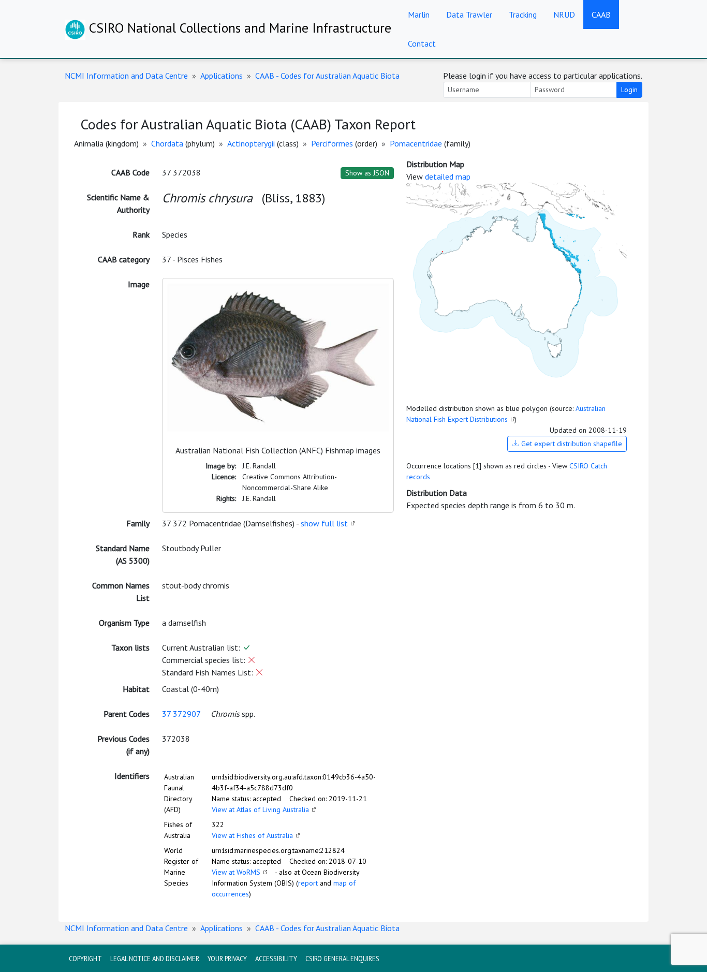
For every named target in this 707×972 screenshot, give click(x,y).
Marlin (419, 14)
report (308, 883)
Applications (221, 75)
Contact (422, 43)
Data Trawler (469, 14)
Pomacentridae (416, 143)
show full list (324, 523)
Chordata (167, 143)
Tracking (523, 14)
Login (629, 89)
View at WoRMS (236, 872)
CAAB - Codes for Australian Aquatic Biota (327, 75)
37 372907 (181, 714)
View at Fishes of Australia (252, 835)
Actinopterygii (251, 143)
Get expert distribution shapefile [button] (570, 443)
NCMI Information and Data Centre (126, 75)
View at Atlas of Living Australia (260, 809)
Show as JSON (367, 173)
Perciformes (332, 143)
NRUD (564, 14)
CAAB (601, 14)
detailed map (447, 176)
